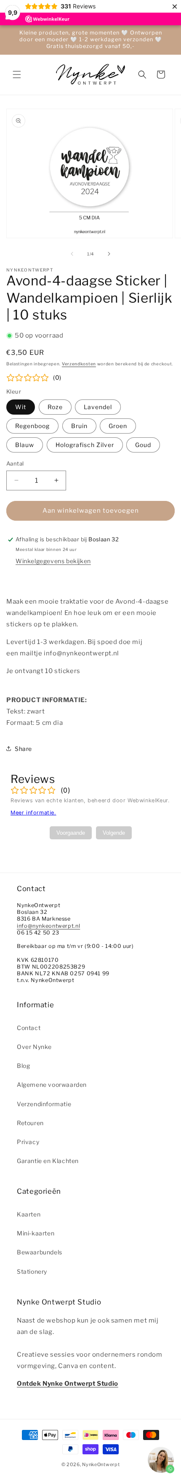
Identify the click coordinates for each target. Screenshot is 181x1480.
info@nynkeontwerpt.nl (48, 926)
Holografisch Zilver (85, 444)
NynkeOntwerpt (101, 1464)
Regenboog (32, 425)
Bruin (79, 425)
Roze (55, 406)
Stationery (32, 1271)
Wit (20, 406)
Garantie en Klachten (48, 1160)
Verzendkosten (79, 363)
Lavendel (98, 406)
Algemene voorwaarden (52, 1084)
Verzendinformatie (44, 1103)
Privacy (28, 1141)
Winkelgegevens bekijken (53, 560)
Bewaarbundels (39, 1252)
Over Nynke (34, 1046)
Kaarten (28, 1214)
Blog (23, 1065)
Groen (118, 425)
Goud (143, 444)
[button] (17, 74)
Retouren (30, 1122)
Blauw (24, 444)
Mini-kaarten (35, 1233)
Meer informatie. (33, 812)
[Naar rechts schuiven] (109, 254)
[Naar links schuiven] (72, 254)
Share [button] (23, 748)
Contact (28, 1027)
